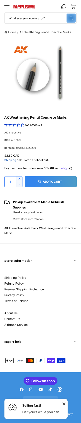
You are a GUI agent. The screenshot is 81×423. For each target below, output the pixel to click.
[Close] (64, 403)
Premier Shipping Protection (24, 289)
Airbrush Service (16, 324)
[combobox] (40, 18)
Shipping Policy (15, 277)
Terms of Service (16, 301)
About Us (10, 313)
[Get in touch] (63, 6)
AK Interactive (12, 132)
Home (12, 32)
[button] (7, 6)
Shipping (10, 160)
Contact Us (12, 319)
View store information (28, 219)
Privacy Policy (14, 295)
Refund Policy (14, 283)
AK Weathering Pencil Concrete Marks (45, 32)
